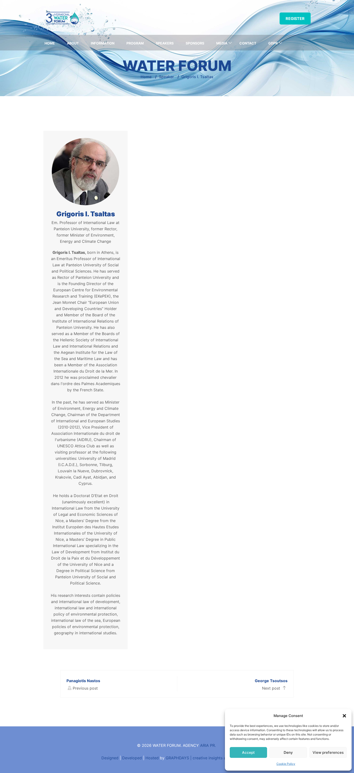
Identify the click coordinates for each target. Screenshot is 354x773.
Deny (288, 752)
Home (50, 43)
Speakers (165, 43)
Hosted (152, 757)
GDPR (273, 43)
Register (295, 18)
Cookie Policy (285, 764)
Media (221, 43)
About (73, 43)
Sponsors (195, 43)
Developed (132, 757)
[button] (344, 715)
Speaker (166, 76)
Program (135, 43)
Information (102, 43)
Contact (247, 43)
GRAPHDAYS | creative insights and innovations (209, 757)
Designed (109, 757)
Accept (248, 752)
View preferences (328, 752)
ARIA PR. (208, 745)
